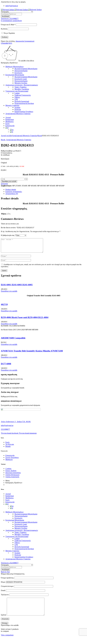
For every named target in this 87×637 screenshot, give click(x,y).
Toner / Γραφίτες (20, 87)
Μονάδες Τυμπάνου (21, 89)
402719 (4, 304)
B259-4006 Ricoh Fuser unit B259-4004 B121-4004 (24, 317)
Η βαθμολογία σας (8, 235)
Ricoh (40, 136)
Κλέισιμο (4, 623)
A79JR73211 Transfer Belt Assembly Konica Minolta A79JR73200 (32, 351)
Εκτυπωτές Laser (20, 79)
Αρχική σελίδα (6, 136)
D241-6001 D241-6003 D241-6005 (17, 284)
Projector (17, 109)
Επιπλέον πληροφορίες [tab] (13, 192)
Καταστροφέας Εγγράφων (23, 112)
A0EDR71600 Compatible (13, 338)
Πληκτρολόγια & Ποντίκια (24, 103)
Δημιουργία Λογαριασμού (25, 41)
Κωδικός (4, 29)
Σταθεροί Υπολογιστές (22, 95)
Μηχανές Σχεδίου (20, 83)
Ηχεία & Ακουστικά (21, 101)
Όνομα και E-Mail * (8, 25)
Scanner (17, 107)
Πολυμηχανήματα (20, 71)
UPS (16, 99)
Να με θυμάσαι (9, 33)
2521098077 (5, 429)
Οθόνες (17, 97)
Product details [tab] (10, 189)
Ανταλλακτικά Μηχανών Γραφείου (24, 136)
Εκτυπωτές (18, 73)
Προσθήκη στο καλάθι (9, 181)
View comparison (7, 635)
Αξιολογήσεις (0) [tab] (11, 194)
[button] (9, 291)
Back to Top (5, 572)
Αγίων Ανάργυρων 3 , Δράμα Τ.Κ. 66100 (16, 422)
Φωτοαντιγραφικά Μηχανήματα (25, 69)
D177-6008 (6, 363)
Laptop (17, 93)
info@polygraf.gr (11, 6)
